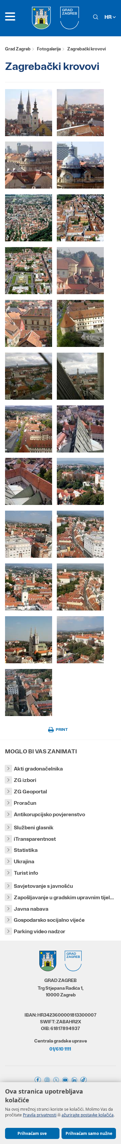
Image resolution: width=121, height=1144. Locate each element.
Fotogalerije (49, 48)
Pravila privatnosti (39, 1115)
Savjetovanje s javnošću (43, 886)
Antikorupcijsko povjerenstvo (49, 814)
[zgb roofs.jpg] (28, 217)
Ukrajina (24, 861)
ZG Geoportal (30, 791)
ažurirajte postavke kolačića (88, 1115)
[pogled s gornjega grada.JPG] (80, 165)
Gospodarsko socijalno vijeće (49, 920)
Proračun (25, 803)
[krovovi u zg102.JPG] (28, 376)
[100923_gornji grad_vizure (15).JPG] (80, 270)
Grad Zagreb (18, 48)
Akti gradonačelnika (38, 769)
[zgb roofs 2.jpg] (80, 217)
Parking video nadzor (39, 931)
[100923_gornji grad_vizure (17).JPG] (28, 323)
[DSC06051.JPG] (28, 165)
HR (109, 17)
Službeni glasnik (33, 827)
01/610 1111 (60, 1049)
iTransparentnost (35, 839)
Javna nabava (31, 909)
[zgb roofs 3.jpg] (28, 270)
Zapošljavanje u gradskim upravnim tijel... (64, 897)
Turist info (26, 873)
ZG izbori (25, 780)
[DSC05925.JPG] (80, 112)
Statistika (26, 850)
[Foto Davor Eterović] (28, 112)
